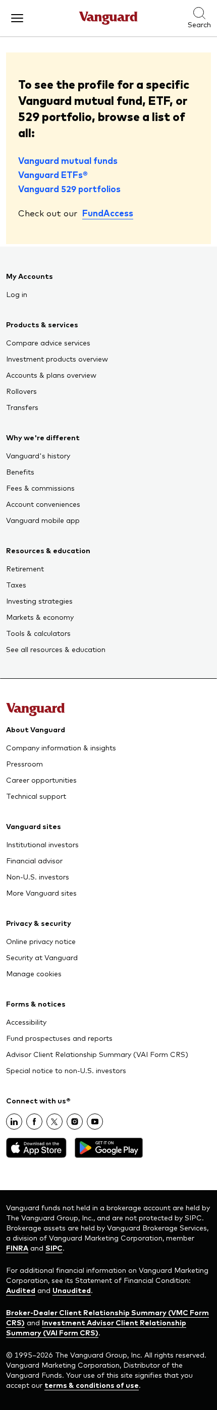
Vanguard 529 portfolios (69, 189)
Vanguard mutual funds (68, 160)
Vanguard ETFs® (52, 174)
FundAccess (107, 213)
